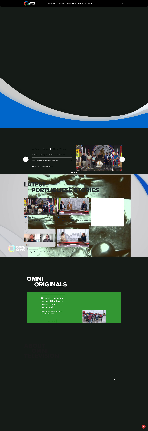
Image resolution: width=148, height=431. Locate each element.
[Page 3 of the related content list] (75, 172)
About (90, 3)
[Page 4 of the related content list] (76, 172)
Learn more (51, 321)
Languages (51, 3)
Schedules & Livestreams (66, 3)
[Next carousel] (117, 159)
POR (26, 217)
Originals (81, 3)
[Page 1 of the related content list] (72, 172)
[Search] (123, 4)
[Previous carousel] (25, 159)
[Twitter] (115, 380)
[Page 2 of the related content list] (74, 172)
